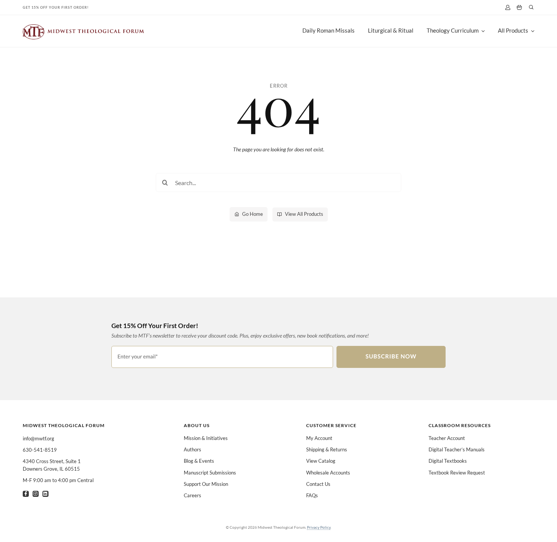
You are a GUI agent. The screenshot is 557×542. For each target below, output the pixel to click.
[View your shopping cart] (519, 8)
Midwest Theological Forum (64, 425)
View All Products (304, 214)
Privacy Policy (318, 527)
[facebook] (26, 494)
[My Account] (507, 7)
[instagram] (36, 494)
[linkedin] (45, 494)
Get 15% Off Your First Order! (56, 7)
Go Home (252, 214)
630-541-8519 (40, 450)
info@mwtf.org (38, 438)
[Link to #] (531, 7)
